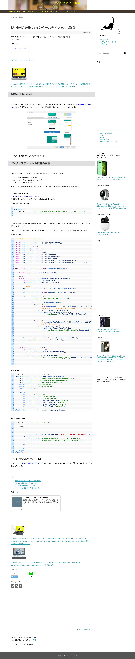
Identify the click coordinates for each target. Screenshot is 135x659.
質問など (105, 40)
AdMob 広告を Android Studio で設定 (28, 481)
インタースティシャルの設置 (25, 485)
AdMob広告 (30, 11)
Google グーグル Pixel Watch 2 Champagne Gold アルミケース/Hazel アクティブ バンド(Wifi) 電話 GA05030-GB (111, 206)
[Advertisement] (51, 610)
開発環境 (12, 11)
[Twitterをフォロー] (12, 586)
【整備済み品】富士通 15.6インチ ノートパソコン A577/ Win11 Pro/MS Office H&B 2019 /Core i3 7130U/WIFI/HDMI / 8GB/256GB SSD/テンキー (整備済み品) (45, 564)
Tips (46, 11)
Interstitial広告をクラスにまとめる (27, 488)
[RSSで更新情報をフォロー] (20, 586)
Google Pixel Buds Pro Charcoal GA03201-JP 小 (108, 233)
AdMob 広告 (104, 139)
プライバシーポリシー (62, 11)
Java (18, 11)
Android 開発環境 (106, 133)
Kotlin (23, 11)
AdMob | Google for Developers (35, 497)
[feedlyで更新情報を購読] (16, 586)
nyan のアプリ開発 (67, 3)
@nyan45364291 (85, 629)
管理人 (52, 11)
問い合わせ (74, 11)
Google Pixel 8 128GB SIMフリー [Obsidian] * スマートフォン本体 (109, 330)
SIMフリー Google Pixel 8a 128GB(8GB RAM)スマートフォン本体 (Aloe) (111, 178)
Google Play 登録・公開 (108, 141)
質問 (34, 640)
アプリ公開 (39, 11)
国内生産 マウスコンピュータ (22, 60)
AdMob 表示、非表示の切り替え (26, 483)
